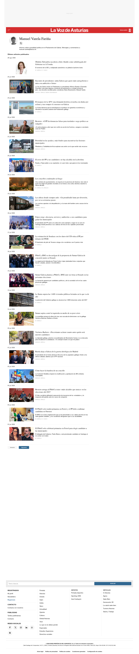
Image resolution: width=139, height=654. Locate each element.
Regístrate (11, 600)
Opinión (42, 612)
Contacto (11, 619)
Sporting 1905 (76, 596)
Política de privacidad (51, 651)
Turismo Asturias (108, 608)
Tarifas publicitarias (14, 615)
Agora (105, 596)
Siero (41, 606)
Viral (41, 622)
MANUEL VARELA (40, 378)
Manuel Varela (40, 92)
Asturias (42, 593)
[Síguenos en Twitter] (15, 627)
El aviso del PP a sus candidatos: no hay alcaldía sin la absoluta (59, 159)
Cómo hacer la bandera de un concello (50, 370)
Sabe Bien (106, 599)
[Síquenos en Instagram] (21, 627)
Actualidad (43, 609)
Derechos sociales (46, 634)
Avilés (42, 603)
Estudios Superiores (46, 631)
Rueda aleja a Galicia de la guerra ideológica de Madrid (56, 351)
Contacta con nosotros (15, 608)
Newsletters (12, 597)
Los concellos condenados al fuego (48, 178)
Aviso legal (40, 651)
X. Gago (44, 70)
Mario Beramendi (51, 92)
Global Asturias (45, 618)
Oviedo (42, 597)
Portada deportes (77, 593)
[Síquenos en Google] (10, 633)
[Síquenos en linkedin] (26, 627)
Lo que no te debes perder (49, 625)
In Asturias (106, 593)
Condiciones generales (78, 651)
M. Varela (38, 70)
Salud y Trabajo (108, 611)
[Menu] (9, 30)
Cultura (42, 615)
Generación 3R (108, 602)
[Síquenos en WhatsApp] (32, 627)
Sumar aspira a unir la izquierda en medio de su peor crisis (57, 313)
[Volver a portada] (69, 30)
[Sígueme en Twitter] (21, 43)
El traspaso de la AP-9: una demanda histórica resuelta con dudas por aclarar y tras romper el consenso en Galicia (61, 103)
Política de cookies (65, 651)
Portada (42, 590)
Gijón (41, 600)
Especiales (43, 628)
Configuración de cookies (94, 651)
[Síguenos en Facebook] (10, 627)
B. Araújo (45, 187)
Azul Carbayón (76, 599)
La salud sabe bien (109, 605)
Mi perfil (10, 593)
